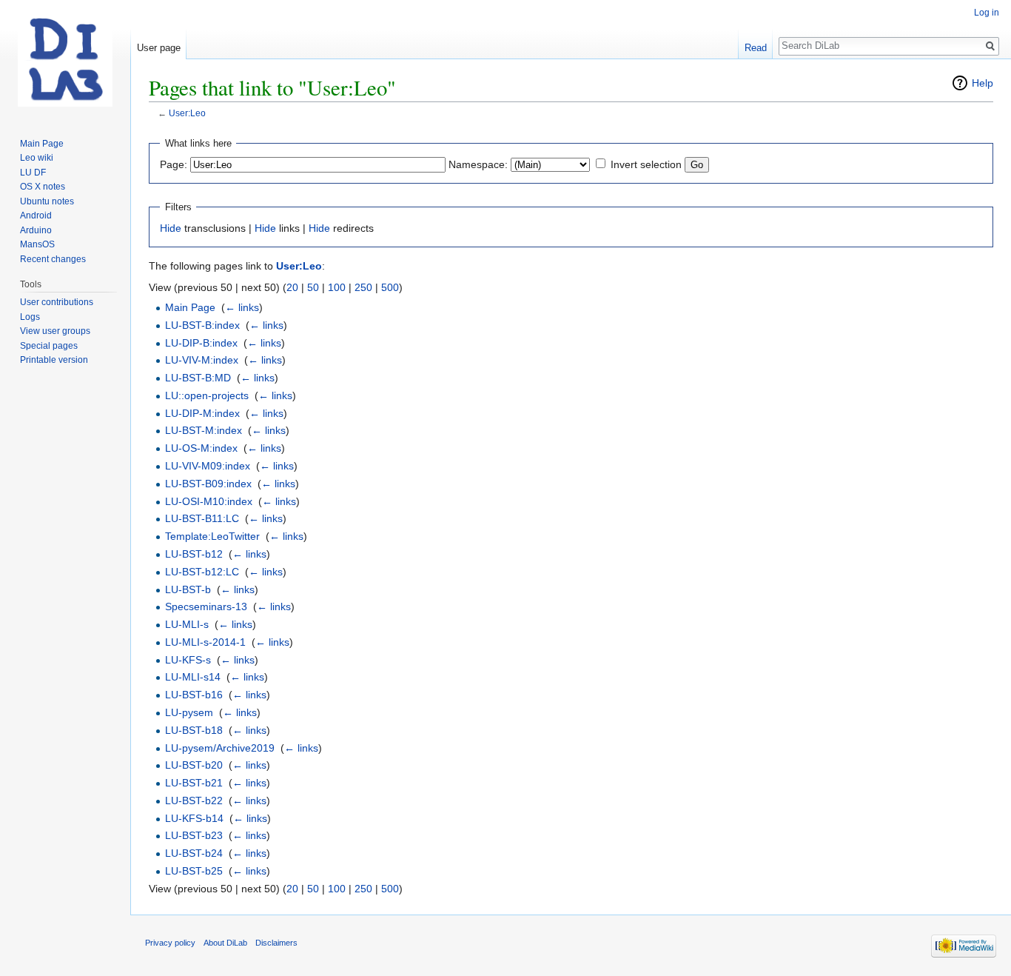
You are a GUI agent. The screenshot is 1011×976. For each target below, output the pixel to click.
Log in (986, 12)
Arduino (36, 230)
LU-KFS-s (188, 660)
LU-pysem (189, 712)
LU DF (33, 172)
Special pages (49, 346)
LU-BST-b (188, 589)
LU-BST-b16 (194, 695)
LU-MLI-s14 (193, 677)
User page (159, 47)
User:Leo (187, 113)
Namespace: (478, 164)
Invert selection (646, 164)
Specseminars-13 (206, 606)
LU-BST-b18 (194, 730)
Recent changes (53, 259)
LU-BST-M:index (203, 430)
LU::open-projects (207, 395)
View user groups (55, 331)
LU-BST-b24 (194, 853)
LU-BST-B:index (202, 325)
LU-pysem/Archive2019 (220, 748)
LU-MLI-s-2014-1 (205, 642)
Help (982, 83)
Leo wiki (36, 158)
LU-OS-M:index (201, 448)
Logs (30, 317)
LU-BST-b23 (194, 835)
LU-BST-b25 (194, 871)
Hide (170, 228)
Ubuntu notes (47, 201)
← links (242, 307)
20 (292, 287)
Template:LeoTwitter (212, 536)
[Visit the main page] (65, 59)
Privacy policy (170, 942)
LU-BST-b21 (194, 783)
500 (390, 287)
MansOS (37, 244)
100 (337, 287)
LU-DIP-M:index (202, 413)
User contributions (56, 302)
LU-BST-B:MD (198, 378)
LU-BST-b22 (194, 800)
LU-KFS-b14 (194, 818)
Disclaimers (276, 942)
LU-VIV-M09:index (207, 466)
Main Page (190, 307)
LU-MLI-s (187, 624)
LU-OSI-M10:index (208, 501)
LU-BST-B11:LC (202, 518)
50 (313, 287)
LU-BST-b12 (194, 554)
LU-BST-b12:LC (202, 572)
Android (36, 215)
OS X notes (42, 186)
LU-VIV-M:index (201, 360)
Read (756, 47)
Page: (173, 164)
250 (363, 287)
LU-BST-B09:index (208, 483)
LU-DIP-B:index (201, 343)
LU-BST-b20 (194, 765)
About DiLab (225, 942)
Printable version (54, 360)
